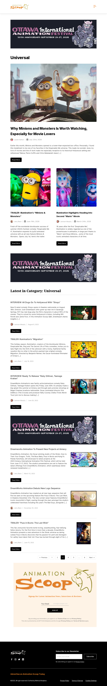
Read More (16, 160)
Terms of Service (77, 681)
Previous (44, 557)
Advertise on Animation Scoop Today (27, 674)
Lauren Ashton (19, 140)
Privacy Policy (80, 662)
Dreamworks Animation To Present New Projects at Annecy (38, 449)
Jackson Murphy (66, 221)
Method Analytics (41, 681)
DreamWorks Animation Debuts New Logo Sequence (35, 488)
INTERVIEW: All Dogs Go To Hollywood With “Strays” (35, 302)
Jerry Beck (18, 221)
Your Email (45, 604)
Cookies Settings (91, 681)
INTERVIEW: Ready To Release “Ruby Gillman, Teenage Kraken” (36, 377)
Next (91, 557)
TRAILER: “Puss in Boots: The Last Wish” (29, 523)
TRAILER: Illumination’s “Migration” (26, 339)
